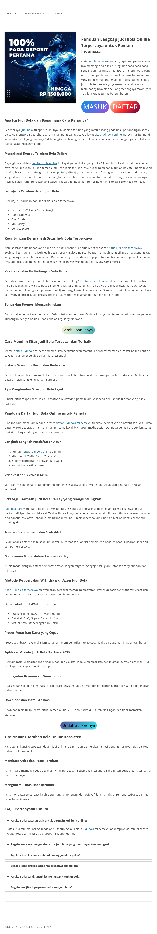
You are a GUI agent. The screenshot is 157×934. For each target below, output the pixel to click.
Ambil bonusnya (78, 329)
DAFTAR (125, 106)
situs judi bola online (108, 134)
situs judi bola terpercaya (125, 248)
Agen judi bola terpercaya (21, 590)
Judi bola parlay (15, 508)
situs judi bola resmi (96, 281)
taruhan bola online (44, 163)
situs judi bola (25, 351)
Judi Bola (10, 13)
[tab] (78, 827)
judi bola (27, 130)
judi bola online (98, 61)
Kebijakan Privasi (35, 13)
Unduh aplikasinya (78, 725)
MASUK (95, 106)
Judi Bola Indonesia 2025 (39, 927)
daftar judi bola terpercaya (73, 423)
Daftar (57, 13)
